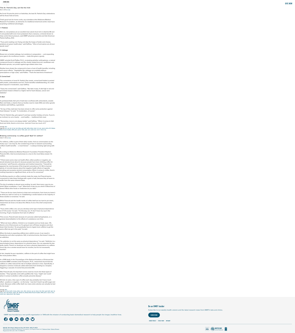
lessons (1, 292)
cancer (22, 291)
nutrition (47, 128)
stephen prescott (9, 294)
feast (14, 128)
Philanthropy (276, 4)
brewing (14, 291)
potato (26, 129)
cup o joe (33, 291)
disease (37, 291)
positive (45, 292)
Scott (38, 129)
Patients (266, 4)
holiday (31, 128)
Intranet (168, 321)
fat (12, 128)
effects (43, 291)
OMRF (13, 129)
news (40, 128)
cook (8, 128)
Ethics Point (161, 321)
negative (14, 292)
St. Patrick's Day (42, 129)
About (250, 4)
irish (38, 128)
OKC (50, 128)
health (25, 128)
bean (8, 291)
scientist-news (33, 129)
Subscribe (154, 315)
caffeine (18, 291)
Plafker (23, 129)
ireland (34, 128)
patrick (16, 129)
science (52, 292)
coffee (25, 291)
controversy (29, 291)
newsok (43, 128)
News (6, 126)
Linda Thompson (9, 292)
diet (10, 128)
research (49, 292)
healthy (28, 128)
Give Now (288, 4)
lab (54, 291)
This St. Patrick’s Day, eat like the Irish (15, 8)
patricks (19, 129)
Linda (5, 292)
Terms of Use (46, 329)
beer (6, 128)
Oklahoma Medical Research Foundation (32, 292)
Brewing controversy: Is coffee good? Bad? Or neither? (21, 136)
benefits (11, 291)
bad (5, 291)
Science (258, 4)
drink (40, 291)
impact (52, 291)
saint (29, 129)
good (22, 128)
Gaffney (19, 128)
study (14, 294)
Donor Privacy (152, 321)
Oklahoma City (21, 292)
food (17, 128)
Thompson (18, 294)
